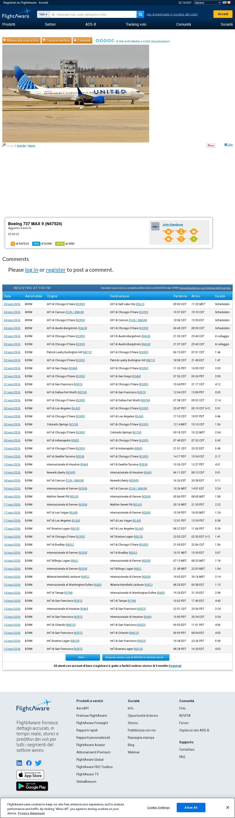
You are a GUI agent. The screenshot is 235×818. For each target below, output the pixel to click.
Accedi (43, 2)
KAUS (82, 328)
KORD (80, 304)
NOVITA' (185, 715)
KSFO (78, 384)
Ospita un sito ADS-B (194, 730)
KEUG (74, 496)
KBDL (69, 544)
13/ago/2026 (12, 608)
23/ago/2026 (12, 336)
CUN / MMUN (75, 312)
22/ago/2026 (12, 360)
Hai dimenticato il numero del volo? (172, 14)
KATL (85, 576)
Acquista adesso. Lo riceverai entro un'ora (205, 288)
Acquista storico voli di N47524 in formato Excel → (135, 657)
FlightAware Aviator (90, 745)
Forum (184, 723)
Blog (131, 745)
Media (10, 145)
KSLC (140, 304)
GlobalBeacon (86, 781)
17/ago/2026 (12, 504)
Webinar (134, 752)
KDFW (82, 392)
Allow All (191, 807)
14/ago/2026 (12, 592)
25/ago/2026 (12, 304)
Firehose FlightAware (91, 715)
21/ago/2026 (12, 384)
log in (31, 269)
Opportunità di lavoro (143, 715)
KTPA (68, 592)
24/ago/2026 (12, 312)
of (43, 243)
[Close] (228, 807)
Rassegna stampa (141, 737)
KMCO (71, 624)
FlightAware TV (87, 774)
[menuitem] (8, 24)
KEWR (70, 472)
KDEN (82, 488)
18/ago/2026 (12, 480)
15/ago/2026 (12, 568)
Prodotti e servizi (89, 701)
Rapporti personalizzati (93, 737)
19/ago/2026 (12, 448)
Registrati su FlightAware (19, 2)
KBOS (74, 528)
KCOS (73, 424)
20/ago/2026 (12, 408)
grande (21, 145)
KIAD (98, 584)
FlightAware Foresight (92, 723)
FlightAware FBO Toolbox (94, 767)
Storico (133, 723)
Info (131, 708)
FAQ (182, 757)
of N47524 (20, 243)
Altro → (82, 657)
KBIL (74, 560)
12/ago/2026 (12, 641)
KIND (75, 440)
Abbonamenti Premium (93, 752)
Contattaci (186, 749)
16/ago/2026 (12, 536)
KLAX (76, 408)
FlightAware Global (90, 759)
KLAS (73, 512)
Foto (182, 708)
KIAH (84, 464)
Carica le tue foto (58, 40)
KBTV (87, 352)
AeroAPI (82, 708)
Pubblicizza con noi (142, 730)
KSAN (73, 368)
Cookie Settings (158, 807)
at (65, 243)
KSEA (80, 456)
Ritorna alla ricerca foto (23, 40)
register (56, 269)
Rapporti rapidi (87, 730)
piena (31, 145)
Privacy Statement (31, 813)
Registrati (175, 666)
